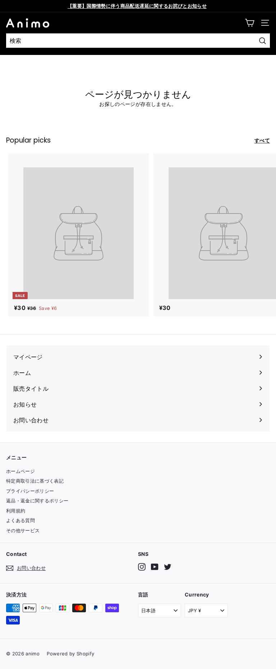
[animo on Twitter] (167, 567)
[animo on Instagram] (142, 567)
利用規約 (15, 511)
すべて (262, 140)
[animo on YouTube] (154, 567)
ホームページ (20, 471)
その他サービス (23, 530)
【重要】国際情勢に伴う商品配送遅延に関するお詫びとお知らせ (137, 6)
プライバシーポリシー (30, 491)
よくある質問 (20, 520)
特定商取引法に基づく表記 (35, 481)
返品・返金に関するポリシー (37, 500)
